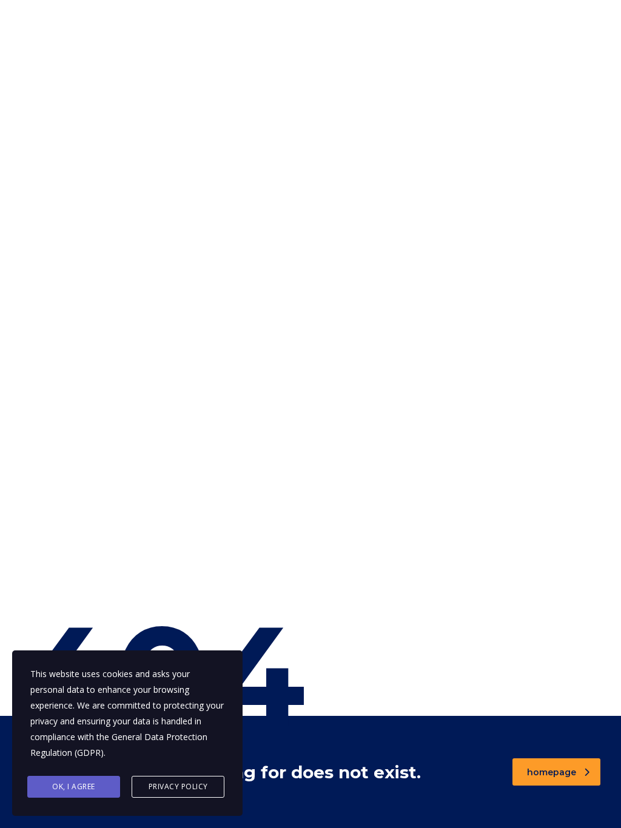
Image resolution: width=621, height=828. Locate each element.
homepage (551, 772)
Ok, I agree (73, 786)
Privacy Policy (178, 786)
